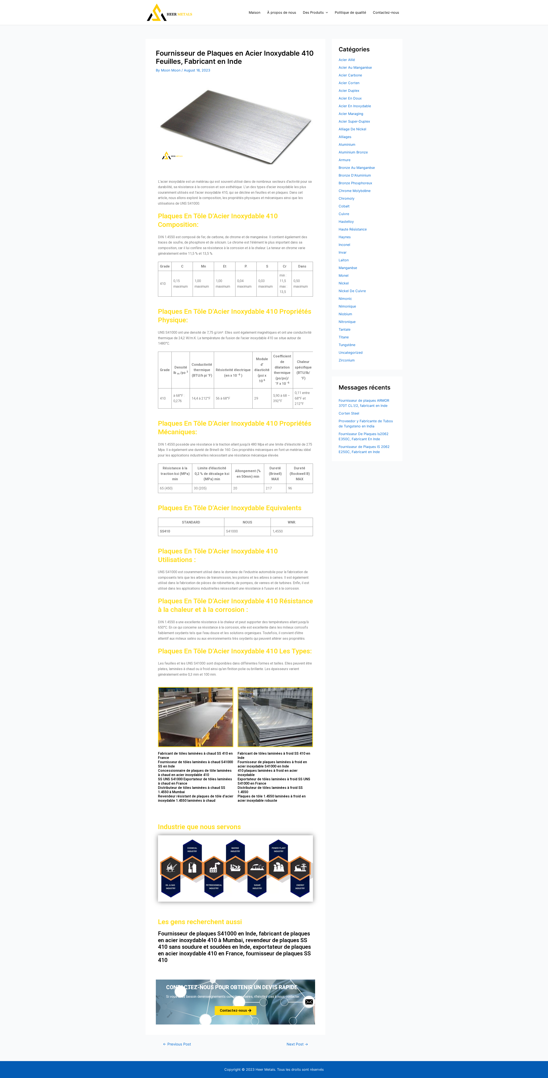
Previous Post (177, 1044)
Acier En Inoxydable (355, 106)
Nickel (344, 283)
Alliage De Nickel (352, 129)
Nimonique (347, 306)
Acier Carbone (350, 75)
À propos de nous (281, 12)
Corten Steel (349, 413)
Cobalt (344, 206)
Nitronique (347, 322)
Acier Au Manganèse (355, 67)
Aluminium (347, 144)
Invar (343, 252)
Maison (254, 12)
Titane (344, 337)
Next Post (297, 1044)
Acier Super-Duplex (354, 121)
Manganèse (348, 268)
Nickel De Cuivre (352, 291)
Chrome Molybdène (355, 191)
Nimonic (345, 298)
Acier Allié (347, 60)
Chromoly (346, 198)
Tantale (344, 329)
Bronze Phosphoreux (355, 183)
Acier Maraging (351, 114)
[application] (326, 12)
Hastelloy (346, 221)
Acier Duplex (349, 90)
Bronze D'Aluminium (355, 175)
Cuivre (344, 214)
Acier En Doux (350, 98)
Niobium (345, 314)
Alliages (345, 137)
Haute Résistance (353, 229)
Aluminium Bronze (353, 152)
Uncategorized (351, 352)
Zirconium (347, 360)
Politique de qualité (350, 12)
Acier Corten (349, 83)
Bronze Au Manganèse (357, 167)
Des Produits (313, 12)
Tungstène (347, 345)
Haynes (345, 237)
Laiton (344, 260)
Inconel (344, 244)
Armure (344, 160)
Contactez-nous (386, 12)
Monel (343, 275)
